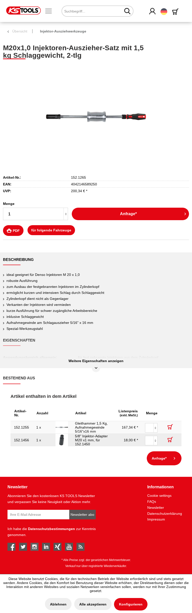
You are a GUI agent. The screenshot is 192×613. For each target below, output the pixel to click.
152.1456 (21, 440)
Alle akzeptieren (92, 604)
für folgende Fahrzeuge (51, 230)
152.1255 (21, 427)
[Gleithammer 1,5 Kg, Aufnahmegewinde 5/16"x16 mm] (62, 427)
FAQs (151, 502)
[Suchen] (127, 10)
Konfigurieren (130, 604)
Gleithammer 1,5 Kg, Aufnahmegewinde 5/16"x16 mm (91, 427)
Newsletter (155, 508)
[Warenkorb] (176, 11)
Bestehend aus (19, 378)
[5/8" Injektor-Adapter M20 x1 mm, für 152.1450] (62, 440)
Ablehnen (58, 604)
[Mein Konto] (152, 11)
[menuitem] (50, 11)
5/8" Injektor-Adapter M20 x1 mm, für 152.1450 (91, 440)
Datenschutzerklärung (164, 514)
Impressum (156, 519)
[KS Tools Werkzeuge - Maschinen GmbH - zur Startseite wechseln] (23, 10)
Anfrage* (128, 214)
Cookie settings (159, 496)
